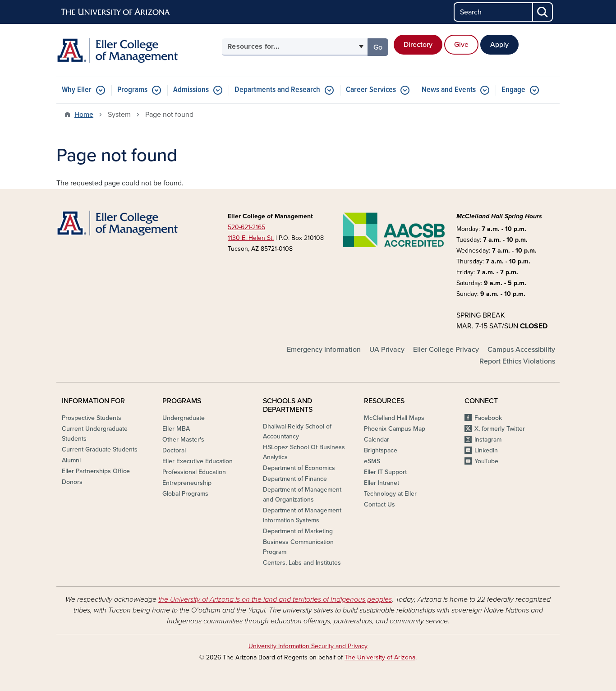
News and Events (449, 90)
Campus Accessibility (521, 349)
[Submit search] (543, 12)
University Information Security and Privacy (308, 646)
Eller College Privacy (446, 349)
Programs (132, 90)
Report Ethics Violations (517, 361)
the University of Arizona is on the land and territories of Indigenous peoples (275, 599)
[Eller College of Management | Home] (136, 50)
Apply (499, 44)
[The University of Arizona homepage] (116, 12)
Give (461, 44)
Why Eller (77, 90)
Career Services (371, 90)
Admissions (191, 90)
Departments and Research (277, 90)
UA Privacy (387, 349)
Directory (418, 44)
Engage (513, 90)
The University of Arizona (380, 657)
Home (83, 114)
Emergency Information (324, 349)
